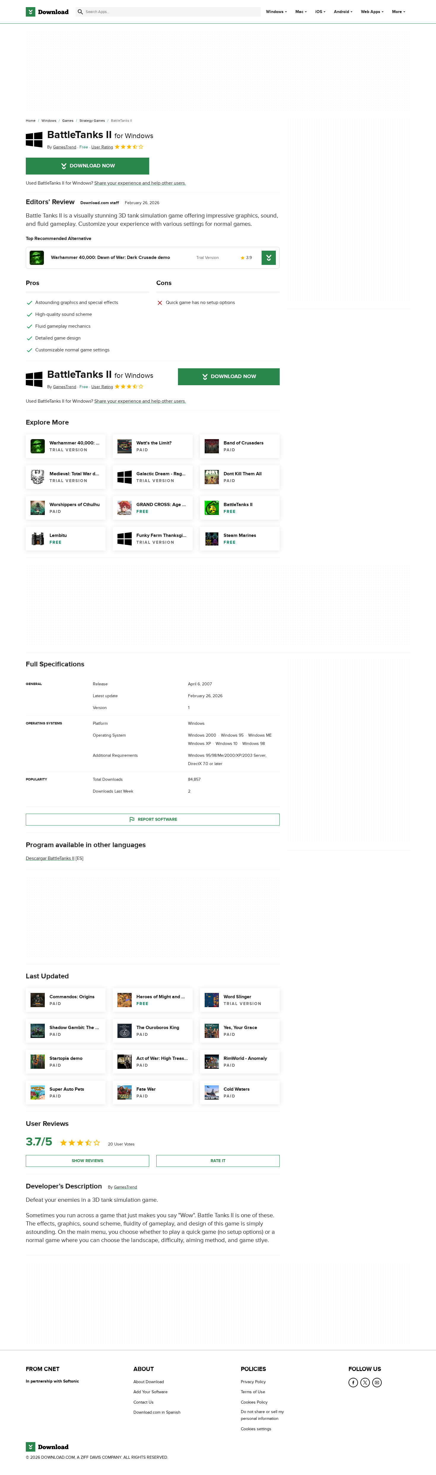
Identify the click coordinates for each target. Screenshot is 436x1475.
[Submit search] (80, 12)
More (397, 11)
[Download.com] (47, 12)
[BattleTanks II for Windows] (34, 139)
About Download (148, 1381)
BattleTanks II (100, 134)
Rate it (218, 1160)
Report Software (157, 819)
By (61, 147)
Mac (299, 12)
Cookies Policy (254, 1401)
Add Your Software (150, 1391)
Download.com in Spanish (157, 1412)
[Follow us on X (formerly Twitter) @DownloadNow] (365, 1382)
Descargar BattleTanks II (50, 858)
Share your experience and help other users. (140, 183)
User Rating (102, 147)
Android (341, 12)
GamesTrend (125, 1187)
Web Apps (370, 12)
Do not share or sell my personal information (262, 1415)
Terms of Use (253, 1391)
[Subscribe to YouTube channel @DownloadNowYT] (377, 1382)
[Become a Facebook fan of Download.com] (353, 1382)
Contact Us (143, 1401)
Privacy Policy (253, 1381)
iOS (318, 12)
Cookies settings (256, 1428)
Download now (92, 166)
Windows (275, 12)
